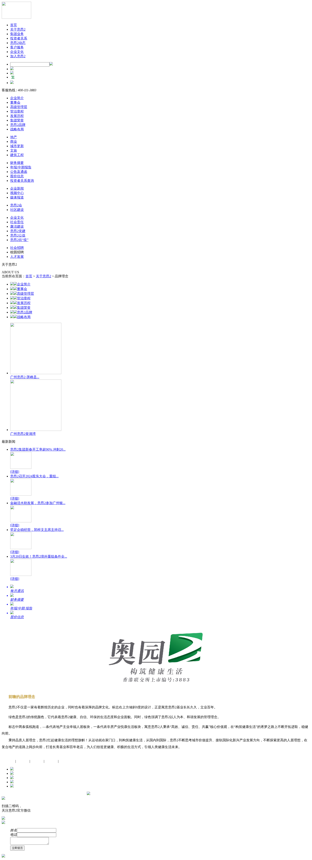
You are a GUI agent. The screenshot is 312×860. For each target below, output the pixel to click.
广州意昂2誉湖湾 (23, 434)
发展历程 (17, 116)
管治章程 (17, 111)
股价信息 (17, 176)
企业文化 (17, 52)
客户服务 (17, 47)
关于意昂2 (17, 29)
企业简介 (17, 98)
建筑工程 (17, 155)
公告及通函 (18, 171)
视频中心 (17, 193)
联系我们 (37, 761)
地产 (13, 137)
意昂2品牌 (17, 125)
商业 (13, 141)
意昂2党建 (17, 231)
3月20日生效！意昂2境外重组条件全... (38, 556)
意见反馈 (8, 761)
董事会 (15, 102)
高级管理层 (18, 107)
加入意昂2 (17, 56)
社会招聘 (17, 248)
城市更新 (17, 146)
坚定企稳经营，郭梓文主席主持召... (37, 530)
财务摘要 (17, 163)
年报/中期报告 (20, 167)
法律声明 (65, 761)
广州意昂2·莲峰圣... (24, 377)
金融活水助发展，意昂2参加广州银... (37, 503)
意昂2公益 (17, 235)
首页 (13, 25)
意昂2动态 (17, 43)
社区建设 (17, 209)
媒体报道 (17, 197)
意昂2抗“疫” (19, 240)
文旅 (13, 150)
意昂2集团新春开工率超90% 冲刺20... (38, 449)
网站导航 (23, 761)
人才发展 (17, 256)
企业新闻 (17, 188)
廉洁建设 (17, 226)
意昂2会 (16, 205)
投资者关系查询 (22, 180)
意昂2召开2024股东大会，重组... (34, 476)
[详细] (14, 472)
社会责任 (17, 222)
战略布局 (17, 129)
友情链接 (51, 761)
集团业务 (17, 34)
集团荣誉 (17, 120)
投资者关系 (18, 38)
